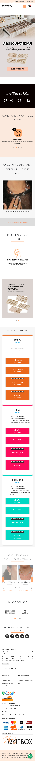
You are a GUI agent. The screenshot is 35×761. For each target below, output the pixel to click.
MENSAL (17, 360)
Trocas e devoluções (23, 675)
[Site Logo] (7, 6)
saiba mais (17, 342)
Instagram (15, 669)
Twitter (6, 669)
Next (29, 195)
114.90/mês (17, 398)
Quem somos (5, 675)
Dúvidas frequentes (7, 685)
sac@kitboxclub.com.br (19, 1)
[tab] (14, 147)
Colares (9, 581)
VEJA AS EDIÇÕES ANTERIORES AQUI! (17, 222)
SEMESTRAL (17, 382)
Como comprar (6, 680)
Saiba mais (5, 664)
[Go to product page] (9, 572)
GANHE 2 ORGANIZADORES (18, 378)
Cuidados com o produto (25, 678)
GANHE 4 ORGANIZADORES (18, 391)
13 (28, 211)
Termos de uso (6, 678)
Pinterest (9, 669)
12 (26, 211)
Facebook (3, 669)
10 (23, 211)
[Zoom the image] (17, 16)
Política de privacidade (8, 683)
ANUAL (17, 395)
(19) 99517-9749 (30, 1)
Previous (5, 195)
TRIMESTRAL (17, 369)
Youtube (12, 669)
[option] (17, 135)
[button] (24, 6)
